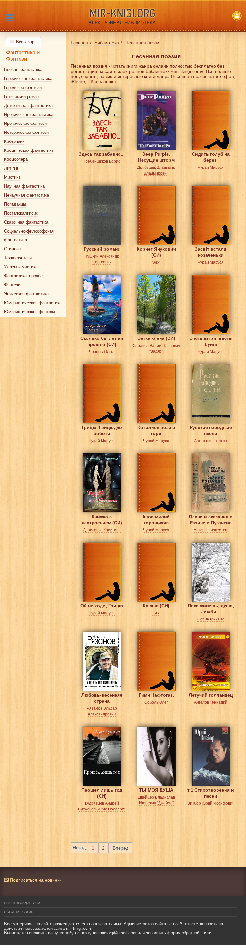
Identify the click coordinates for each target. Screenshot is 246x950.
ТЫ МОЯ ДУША (156, 789)
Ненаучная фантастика (26, 195)
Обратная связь (18, 912)
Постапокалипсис (21, 213)
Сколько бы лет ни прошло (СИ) (101, 341)
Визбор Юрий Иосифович (210, 803)
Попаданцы (15, 204)
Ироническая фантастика (28, 114)
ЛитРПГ (11, 168)
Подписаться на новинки (35, 880)
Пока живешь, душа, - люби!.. (211, 608)
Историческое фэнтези (26, 132)
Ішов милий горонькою (156, 519)
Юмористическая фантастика (33, 302)
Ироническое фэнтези (25, 123)
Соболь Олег (156, 702)
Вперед (120, 848)
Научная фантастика (24, 186)
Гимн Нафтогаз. (156, 695)
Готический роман (21, 96)
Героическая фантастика (28, 78)
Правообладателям (22, 903)
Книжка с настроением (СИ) (102, 519)
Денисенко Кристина (102, 530)
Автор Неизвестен (210, 530)
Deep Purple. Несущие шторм (156, 157)
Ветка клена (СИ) (156, 338)
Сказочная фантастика (26, 222)
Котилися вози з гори (156, 430)
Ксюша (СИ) (156, 605)
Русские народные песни (211, 430)
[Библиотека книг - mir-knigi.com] (123, 16)
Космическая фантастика (28, 150)
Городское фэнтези (23, 87)
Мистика (12, 177)
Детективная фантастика (28, 105)
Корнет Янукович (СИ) (156, 252)
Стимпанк (13, 248)
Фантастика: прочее (23, 275)
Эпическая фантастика (26, 293)
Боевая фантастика (23, 69)
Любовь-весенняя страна (101, 698)
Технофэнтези (18, 257)
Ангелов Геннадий (210, 702)
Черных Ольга (102, 351)
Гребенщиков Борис (102, 161)
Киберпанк (14, 141)
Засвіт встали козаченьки (210, 252)
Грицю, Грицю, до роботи (102, 430)
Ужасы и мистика (20, 266)
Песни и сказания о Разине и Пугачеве (211, 519)
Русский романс (102, 249)
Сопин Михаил (210, 619)
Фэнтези (12, 284)
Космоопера (16, 159)
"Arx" (156, 262)
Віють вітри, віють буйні (210, 341)
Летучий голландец (211, 695)
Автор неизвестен (210, 441)
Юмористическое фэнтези (29, 311)
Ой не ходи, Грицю (101, 605)
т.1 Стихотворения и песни (210, 793)
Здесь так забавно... (102, 154)
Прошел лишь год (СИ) (101, 793)
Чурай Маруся (211, 167)
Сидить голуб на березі (211, 157)
